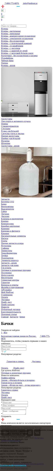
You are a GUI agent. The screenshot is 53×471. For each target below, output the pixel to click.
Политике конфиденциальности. (13, 465)
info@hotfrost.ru (30, 3)
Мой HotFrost (7, 292)
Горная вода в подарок (11, 383)
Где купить (6, 268)
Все (5, 332)
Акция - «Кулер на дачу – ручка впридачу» (21, 385)
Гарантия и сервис (9, 390)
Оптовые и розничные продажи (16, 373)
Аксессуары (6, 119)
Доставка (5, 392)
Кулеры (4, 29)
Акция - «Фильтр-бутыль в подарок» (18, 380)
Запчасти (5, 199)
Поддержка (6, 273)
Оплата (4, 395)
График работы (8, 378)
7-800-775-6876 (11, 3)
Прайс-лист (6, 397)
